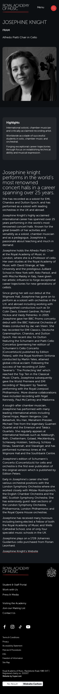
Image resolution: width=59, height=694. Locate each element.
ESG (4, 654)
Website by (12, 676)
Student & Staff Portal (15, 584)
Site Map (6, 662)
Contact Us (9, 613)
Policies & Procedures (12, 650)
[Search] (53, 8)
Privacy (6, 642)
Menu (40, 7)
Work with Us (10, 589)
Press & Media (11, 594)
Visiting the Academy (14, 603)
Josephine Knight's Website (20, 551)
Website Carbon (32, 683)
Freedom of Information (13, 658)
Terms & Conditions (11, 637)
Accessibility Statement (12, 646)
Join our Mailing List (14, 608)
